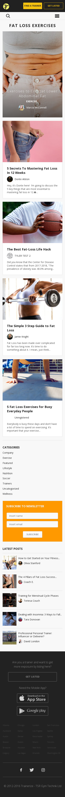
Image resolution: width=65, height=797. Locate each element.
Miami (35, 742)
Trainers (7, 483)
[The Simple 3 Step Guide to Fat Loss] (32, 299)
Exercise (7, 457)
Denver (21, 736)
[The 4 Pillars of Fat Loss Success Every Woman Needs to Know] (9, 581)
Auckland (7, 731)
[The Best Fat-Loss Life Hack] (32, 222)
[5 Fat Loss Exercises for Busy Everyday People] (32, 380)
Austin (5, 736)
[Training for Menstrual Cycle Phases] (9, 600)
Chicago (21, 725)
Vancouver (51, 747)
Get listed (54, 5)
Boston (6, 742)
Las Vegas (22, 753)
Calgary (6, 753)
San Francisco (53, 725)
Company (8, 452)
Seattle (50, 731)
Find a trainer (32, 5)
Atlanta (6, 725)
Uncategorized (11, 488)
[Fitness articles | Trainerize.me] (5, 6)
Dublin (20, 742)
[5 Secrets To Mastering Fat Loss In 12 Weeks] (32, 141)
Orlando (36, 753)
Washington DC (53, 753)
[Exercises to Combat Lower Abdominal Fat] (32, 74)
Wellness (7, 493)
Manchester (38, 736)
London (36, 725)
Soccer (6, 478)
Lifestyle (7, 468)
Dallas (20, 731)
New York (37, 747)
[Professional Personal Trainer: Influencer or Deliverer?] (9, 637)
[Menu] (57, 16)
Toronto (50, 742)
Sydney (50, 736)
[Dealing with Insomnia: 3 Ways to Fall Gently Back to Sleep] (9, 619)
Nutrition (7, 473)
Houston (21, 747)
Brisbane (6, 747)
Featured (8, 463)
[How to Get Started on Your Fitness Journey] (9, 562)
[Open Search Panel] (8, 16)
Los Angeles (37, 731)
